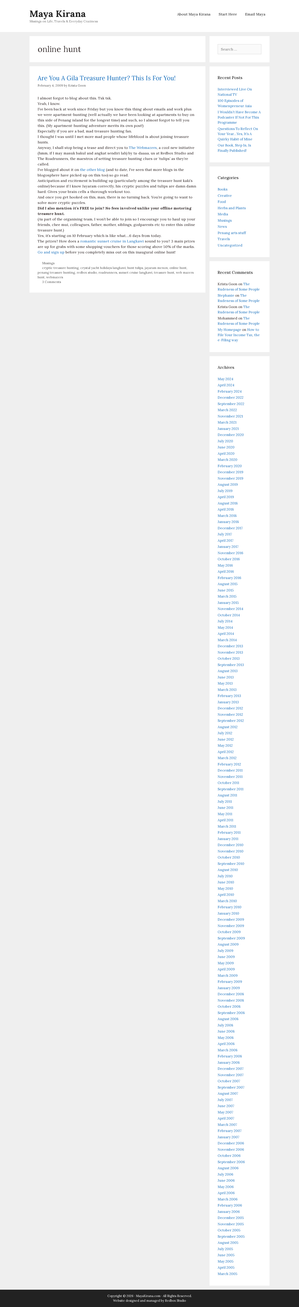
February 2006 (230, 1205)
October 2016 (229, 559)
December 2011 (230, 770)
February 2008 (230, 1056)
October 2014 (229, 615)
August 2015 (228, 584)
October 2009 (229, 932)
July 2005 (225, 1249)
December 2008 (231, 994)
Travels (224, 239)
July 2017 (225, 534)
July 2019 (225, 491)
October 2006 (229, 1155)
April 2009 (226, 969)
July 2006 (225, 1174)
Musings (48, 263)
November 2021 (230, 416)
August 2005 (228, 1242)
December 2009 (231, 919)
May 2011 (225, 814)
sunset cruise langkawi (135, 272)
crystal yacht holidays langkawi (103, 268)
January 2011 (228, 839)
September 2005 (231, 1236)
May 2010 (225, 888)
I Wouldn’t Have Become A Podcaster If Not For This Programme (239, 117)
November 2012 (230, 714)
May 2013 (225, 683)
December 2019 (230, 472)
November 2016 (230, 553)
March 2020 (227, 459)
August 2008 (228, 1019)
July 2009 (225, 950)
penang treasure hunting (56, 272)
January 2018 (228, 522)
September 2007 (231, 1087)
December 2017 (230, 528)
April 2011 (225, 820)
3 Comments (51, 282)
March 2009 (228, 975)
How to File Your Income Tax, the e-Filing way (239, 334)
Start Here (228, 14)
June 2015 (226, 590)
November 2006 (231, 1149)
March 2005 (227, 1274)
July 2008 (225, 1025)
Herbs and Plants (232, 208)
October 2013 (229, 658)
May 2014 (225, 627)
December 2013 (230, 646)
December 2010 (230, 845)
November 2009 (231, 926)
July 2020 (225, 441)
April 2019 (226, 497)
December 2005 (231, 1218)
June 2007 (226, 1106)
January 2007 (228, 1137)
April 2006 (226, 1193)
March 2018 (227, 515)
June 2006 (226, 1180)
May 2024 (225, 379)
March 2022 (227, 410)
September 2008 (231, 1013)
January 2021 (228, 428)
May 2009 (226, 963)
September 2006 (231, 1162)
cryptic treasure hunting (60, 268)
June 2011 (225, 807)
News (222, 226)
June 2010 (226, 882)
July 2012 (225, 733)
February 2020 (230, 466)
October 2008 (229, 1006)
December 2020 (231, 435)
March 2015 (227, 596)
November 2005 (231, 1224)
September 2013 (231, 665)
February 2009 (230, 981)
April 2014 (226, 633)
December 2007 (231, 1068)
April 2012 (226, 752)
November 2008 (231, 1000)
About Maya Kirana (194, 14)
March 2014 (227, 640)
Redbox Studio (175, 1301)
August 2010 (228, 870)
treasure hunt (164, 272)
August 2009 (228, 944)
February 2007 (230, 1131)
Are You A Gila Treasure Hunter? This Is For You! (107, 78)
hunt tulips (135, 268)
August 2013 (228, 671)
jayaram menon (156, 268)
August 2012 (228, 727)
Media (223, 214)
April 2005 (226, 1267)
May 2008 (226, 1037)
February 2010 (229, 907)
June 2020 (226, 447)
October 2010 (229, 857)
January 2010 (228, 913)
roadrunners (107, 272)
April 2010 (226, 894)
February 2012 (229, 764)
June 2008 (226, 1031)
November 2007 (231, 1075)
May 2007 (225, 1112)
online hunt (178, 268)
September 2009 (231, 938)
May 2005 (226, 1261)
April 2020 (226, 453)
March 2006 (228, 1199)
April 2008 (226, 1044)
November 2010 (230, 851)
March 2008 (228, 1050)
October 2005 (229, 1230)
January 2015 (228, 602)
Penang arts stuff (232, 233)
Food (222, 201)
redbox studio (87, 272)
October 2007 (229, 1081)
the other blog (92, 169)
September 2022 (231, 404)
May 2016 (225, 565)
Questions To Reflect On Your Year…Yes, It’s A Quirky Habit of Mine (238, 134)
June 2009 (226, 957)
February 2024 (230, 391)
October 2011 (228, 783)
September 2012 (231, 720)
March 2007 (227, 1124)
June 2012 (226, 739)
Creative (225, 195)
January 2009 (229, 988)
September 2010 (231, 863)
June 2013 (226, 677)
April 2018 (226, 509)
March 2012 (227, 758)
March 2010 (227, 901)
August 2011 (227, 795)
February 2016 (229, 578)
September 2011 (230, 789)
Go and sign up (51, 252)
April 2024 (226, 385)
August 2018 (228, 503)
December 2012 (230, 708)
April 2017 (226, 540)
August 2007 (228, 1093)
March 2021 (227, 422)
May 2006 (226, 1187)
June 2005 (226, 1255)
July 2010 (225, 876)
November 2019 (230, 478)
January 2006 (229, 1211)
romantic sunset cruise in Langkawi (112, 241)
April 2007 (226, 1118)
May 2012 (225, 745)
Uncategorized (230, 245)
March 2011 (227, 826)
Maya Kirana (57, 13)
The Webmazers (143, 147)
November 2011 (230, 776)
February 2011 (229, 832)
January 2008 (229, 1062)
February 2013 (229, 696)
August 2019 (228, 484)
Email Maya (255, 14)
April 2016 (226, 571)
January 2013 (228, 702)
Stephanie (226, 295)
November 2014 (230, 609)
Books (222, 189)
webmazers (54, 277)
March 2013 (227, 689)
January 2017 (228, 546)
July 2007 (225, 1100)
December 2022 (230, 397)
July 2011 (225, 801)
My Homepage (229, 329)
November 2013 (230, 652)
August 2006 (228, 1168)
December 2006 (231, 1143)
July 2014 (225, 621)
